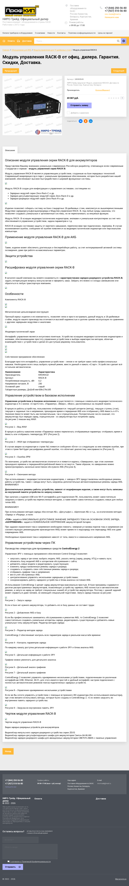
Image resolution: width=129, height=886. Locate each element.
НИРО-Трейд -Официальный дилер (25, 19)
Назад (8, 751)
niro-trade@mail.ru (113, 14)
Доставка (27, 41)
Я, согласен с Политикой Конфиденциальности (30, 861)
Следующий (118, 71)
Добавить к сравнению (80, 113)
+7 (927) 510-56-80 (115, 10)
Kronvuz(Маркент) (102, 90)
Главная (6, 50)
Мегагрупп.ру (120, 879)
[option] (32, 105)
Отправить (10, 867)
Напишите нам (112, 17)
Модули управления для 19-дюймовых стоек (52, 50)
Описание (10, 150)
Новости (51, 33)
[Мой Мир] (91, 121)
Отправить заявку (79, 105)
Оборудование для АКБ (21, 50)
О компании (40, 33)
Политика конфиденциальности (81, 33)
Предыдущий (11, 71)
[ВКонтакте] (81, 121)
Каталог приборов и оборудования (18, 33)
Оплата (11, 41)
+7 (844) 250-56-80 (115, 7)
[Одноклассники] (86, 121)
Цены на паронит (105, 33)
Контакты (61, 33)
